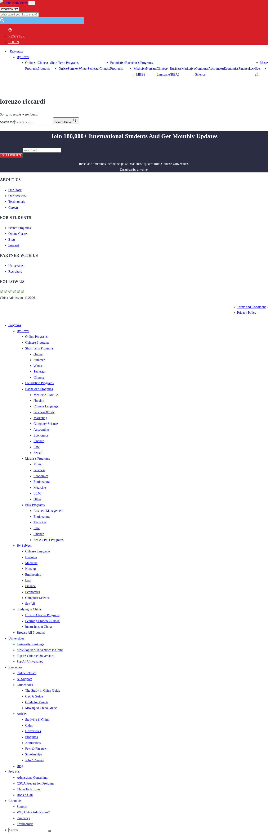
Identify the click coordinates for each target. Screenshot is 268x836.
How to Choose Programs (42, 615)
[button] (2, 21)
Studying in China (29, 609)
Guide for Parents (36, 702)
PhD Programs (35, 505)
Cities (29, 725)
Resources (15, 667)
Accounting (216, 68)
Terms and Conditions (251, 307)
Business (39, 470)
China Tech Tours (28, 789)
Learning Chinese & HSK (42, 621)
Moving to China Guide (41, 708)
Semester (93, 68)
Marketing (188, 68)
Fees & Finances (36, 748)
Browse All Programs (31, 632)
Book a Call (25, 795)
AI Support (24, 679)
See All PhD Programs (48, 540)
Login (13, 42)
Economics (231, 68)
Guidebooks (25, 685)
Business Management (48, 510)
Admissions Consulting (32, 777)
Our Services (17, 196)
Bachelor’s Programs (139, 62)
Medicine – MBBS (46, 395)
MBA (37, 464)
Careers (13, 207)
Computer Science (46, 423)
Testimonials (16, 201)
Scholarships (33, 754)
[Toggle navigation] (31, 3)
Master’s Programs (37, 458)
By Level (23, 57)
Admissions (33, 743)
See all (38, 453)
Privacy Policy (246, 312)
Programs (16, 51)
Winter (83, 68)
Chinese (104, 68)
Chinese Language (46, 406)
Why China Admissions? (33, 812)
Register (16, 36)
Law (37, 447)
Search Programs (19, 228)
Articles (22, 713)
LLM (37, 493)
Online (63, 68)
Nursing (151, 68)
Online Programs (36, 336)
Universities (16, 265)
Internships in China (38, 626)
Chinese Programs (37, 342)
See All (30, 603)
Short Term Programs (64, 62)
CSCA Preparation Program (35, 783)
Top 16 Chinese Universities (35, 655)
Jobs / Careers (34, 760)
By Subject (24, 545)
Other (37, 499)
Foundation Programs (39, 383)
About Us (14, 801)
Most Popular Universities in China (40, 650)
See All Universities (30, 661)
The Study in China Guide (42, 690)
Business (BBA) (44, 412)
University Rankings (30, 644)
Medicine (40, 487)
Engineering (42, 481)
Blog (11, 239)
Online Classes (18, 233)
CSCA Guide (34, 696)
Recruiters (15, 271)
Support (13, 245)
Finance (243, 68)
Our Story (15, 190)
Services (13, 771)
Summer (73, 68)
